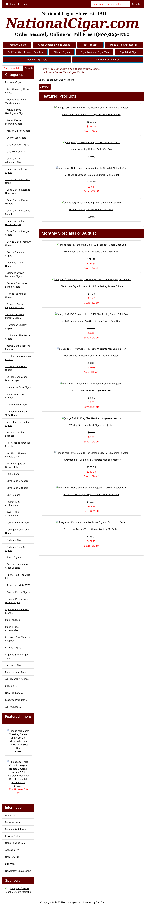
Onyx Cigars (12, 494)
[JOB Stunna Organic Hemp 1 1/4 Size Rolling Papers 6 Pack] (91, 279)
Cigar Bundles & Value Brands (54, 44)
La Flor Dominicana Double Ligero (16, 378)
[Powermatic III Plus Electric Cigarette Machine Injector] (91, 107)
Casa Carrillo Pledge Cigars (17, 233)
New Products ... (14, 692)
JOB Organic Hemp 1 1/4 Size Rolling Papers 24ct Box (91, 321)
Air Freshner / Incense (107, 59)
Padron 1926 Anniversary (12, 503)
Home (11, 4)
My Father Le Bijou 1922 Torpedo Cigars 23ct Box (91, 251)
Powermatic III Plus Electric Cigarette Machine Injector (91, 114)
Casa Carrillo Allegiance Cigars (14, 160)
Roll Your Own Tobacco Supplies (25, 52)
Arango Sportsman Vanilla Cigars (16, 101)
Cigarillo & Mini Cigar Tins (95, 52)
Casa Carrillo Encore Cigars (17, 171)
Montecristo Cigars (16, 404)
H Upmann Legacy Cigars (16, 326)
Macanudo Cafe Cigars (18, 387)
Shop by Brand (13, 822)
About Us (10, 815)
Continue (45, 86)
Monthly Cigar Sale (37, 59)
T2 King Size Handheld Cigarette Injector (91, 425)
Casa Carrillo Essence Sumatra (17, 212)
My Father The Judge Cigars (17, 424)
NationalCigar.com (71, 902)
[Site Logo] (73, 24)
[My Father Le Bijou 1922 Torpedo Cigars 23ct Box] (91, 245)
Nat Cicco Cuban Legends (15, 434)
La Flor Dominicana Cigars (16, 368)
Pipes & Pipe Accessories (123, 44)
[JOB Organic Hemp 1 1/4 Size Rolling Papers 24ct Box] (91, 314)
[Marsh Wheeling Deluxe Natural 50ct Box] (91, 202)
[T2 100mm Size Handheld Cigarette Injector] (91, 383)
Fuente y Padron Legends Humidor (14, 306)
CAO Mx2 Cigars (15, 151)
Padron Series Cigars (17, 522)
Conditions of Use (15, 843)
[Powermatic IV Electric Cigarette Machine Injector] (91, 349)
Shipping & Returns (15, 829)
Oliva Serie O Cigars (16, 480)
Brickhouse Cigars (15, 137)
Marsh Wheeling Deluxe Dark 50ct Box (18, 744)
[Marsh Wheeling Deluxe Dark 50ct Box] (91, 142)
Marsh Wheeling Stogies (14, 396)
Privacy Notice (13, 836)
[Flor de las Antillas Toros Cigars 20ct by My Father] (91, 522)
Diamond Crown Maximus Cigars (14, 274)
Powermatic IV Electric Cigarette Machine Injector (91, 355)
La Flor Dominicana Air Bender (18, 358)
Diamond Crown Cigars (14, 264)
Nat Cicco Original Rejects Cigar (15, 455)
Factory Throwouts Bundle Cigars (16, 285)
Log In (23, 4)
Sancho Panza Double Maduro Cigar (17, 601)
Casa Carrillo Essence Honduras (17, 191)
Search (136, 4)
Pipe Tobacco (90, 44)
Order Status (12, 856)
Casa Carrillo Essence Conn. (17, 181)
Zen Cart (101, 902)
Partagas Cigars (14, 540)
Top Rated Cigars (129, 52)
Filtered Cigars (62, 52)
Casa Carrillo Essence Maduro (17, 202)
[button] (141, 890)
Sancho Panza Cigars (17, 592)
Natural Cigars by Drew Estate (15, 465)
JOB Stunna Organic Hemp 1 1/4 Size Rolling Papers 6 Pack (91, 286)
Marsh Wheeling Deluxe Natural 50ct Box (91, 209)
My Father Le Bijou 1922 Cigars (16, 413)
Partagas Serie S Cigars (15, 549)
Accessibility (12, 849)
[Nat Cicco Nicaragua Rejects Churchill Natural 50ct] (91, 168)
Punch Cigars (13, 557)
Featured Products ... (16, 699)
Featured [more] (18, 718)
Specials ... (11, 685)
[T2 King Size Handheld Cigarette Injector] (91, 418)
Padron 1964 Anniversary (12, 514)
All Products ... (13, 706)
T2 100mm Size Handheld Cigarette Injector (91, 390)
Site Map (10, 863)
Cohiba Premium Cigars (14, 254)
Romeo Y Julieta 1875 (17, 585)
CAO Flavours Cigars (17, 144)
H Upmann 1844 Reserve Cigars (14, 316)
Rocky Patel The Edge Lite (17, 576)
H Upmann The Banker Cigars (18, 337)
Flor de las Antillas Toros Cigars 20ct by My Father (91, 529)
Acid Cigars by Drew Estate (85, 68)
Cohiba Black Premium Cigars (18, 243)
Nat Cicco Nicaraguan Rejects (17, 444)
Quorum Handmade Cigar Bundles (16, 566)
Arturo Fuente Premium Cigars (13, 122)
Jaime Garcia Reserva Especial (17, 347)
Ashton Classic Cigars (17, 130)
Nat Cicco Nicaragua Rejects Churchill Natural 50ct (18, 779)
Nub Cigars (12, 474)
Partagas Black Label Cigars (17, 531)
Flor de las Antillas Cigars (15, 295)
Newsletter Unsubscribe (18, 870)
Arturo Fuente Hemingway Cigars (15, 111)
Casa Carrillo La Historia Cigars (14, 223)
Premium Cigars (17, 44)
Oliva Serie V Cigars (16, 487)
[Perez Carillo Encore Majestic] (18, 889)
